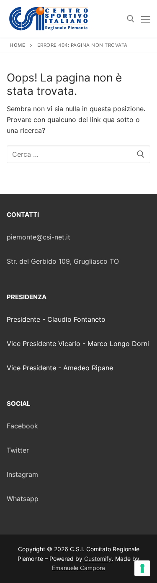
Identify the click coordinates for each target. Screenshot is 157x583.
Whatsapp (23, 498)
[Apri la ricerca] (130, 19)
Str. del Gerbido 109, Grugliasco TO (63, 261)
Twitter (18, 450)
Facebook (22, 426)
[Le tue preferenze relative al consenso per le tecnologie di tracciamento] (142, 568)
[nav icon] (145, 19)
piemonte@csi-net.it (38, 237)
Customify (98, 558)
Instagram (22, 474)
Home (17, 45)
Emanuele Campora (78, 567)
